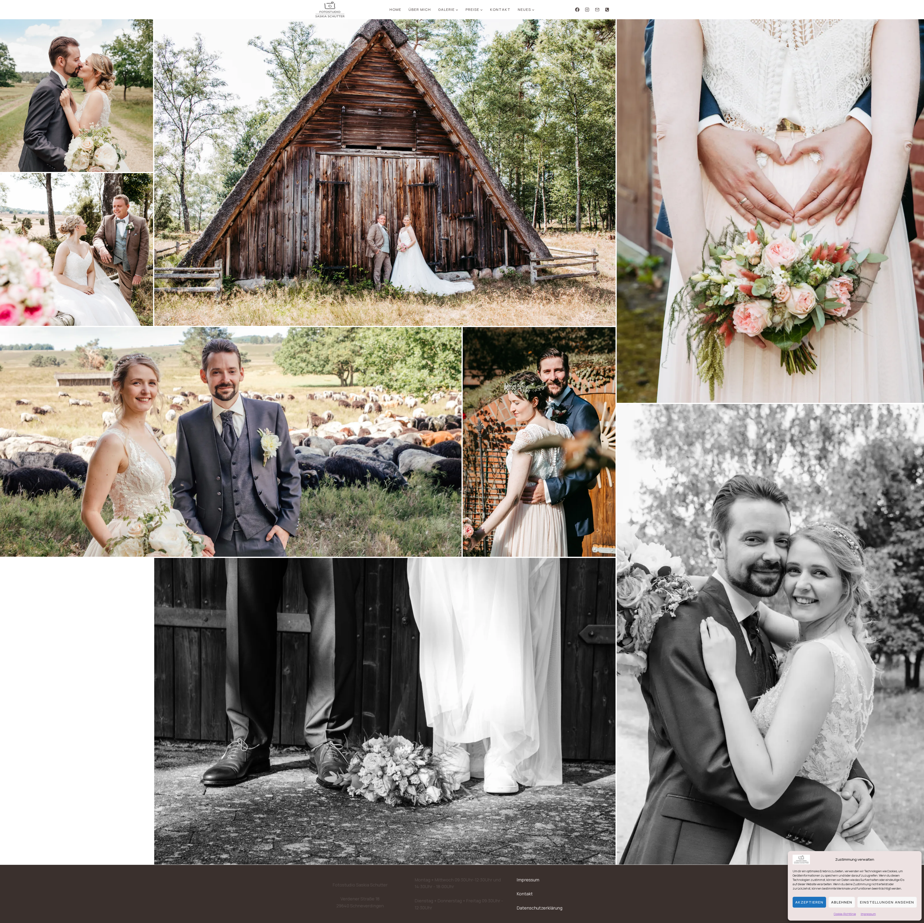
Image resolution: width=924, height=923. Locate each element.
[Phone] (607, 9)
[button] (76, 95)
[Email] (597, 9)
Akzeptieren (809, 902)
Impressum (868, 914)
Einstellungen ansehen (887, 902)
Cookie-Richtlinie (845, 914)
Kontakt (500, 9)
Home (395, 9)
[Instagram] (587, 9)
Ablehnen (841, 902)
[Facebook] (577, 9)
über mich (420, 9)
